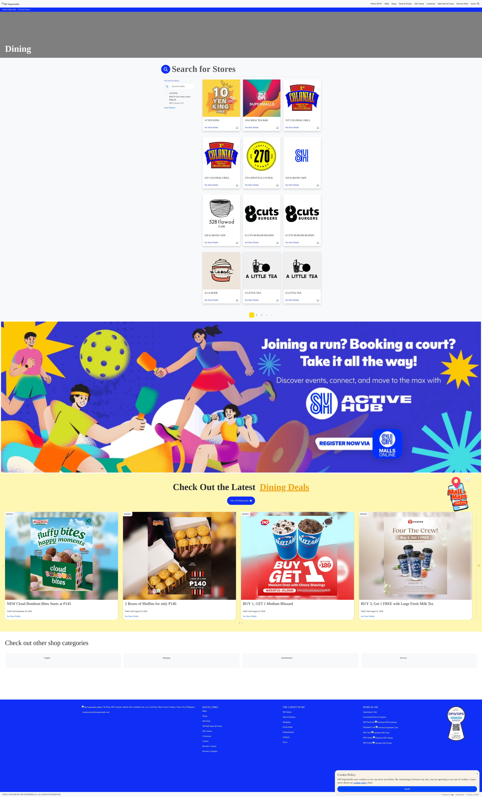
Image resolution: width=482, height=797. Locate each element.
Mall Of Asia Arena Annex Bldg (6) (180, 98)
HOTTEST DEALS (24, 10)
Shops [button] (393, 4)
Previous (3, 565)
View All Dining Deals (239, 501)
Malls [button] (387, 4)
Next (479, 565)
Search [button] (474, 4)
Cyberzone (206, 736)
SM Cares (367, 732)
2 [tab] (242, 623)
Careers (205, 741)
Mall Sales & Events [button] (446, 4)
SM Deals (206, 721)
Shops (204, 716)
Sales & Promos (289, 717)
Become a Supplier (209, 751)
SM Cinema (207, 731)
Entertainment (288, 732)
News (285, 742)
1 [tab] (239, 623)
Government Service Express (374, 717)
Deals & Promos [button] (405, 4)
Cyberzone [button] (431, 4)
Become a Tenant (209, 746)
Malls (204, 711)
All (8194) (173, 93)
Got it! (407, 789)
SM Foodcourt (369, 722)
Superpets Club (369, 727)
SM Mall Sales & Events (212, 726)
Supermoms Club (370, 712)
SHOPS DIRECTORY (9, 10)
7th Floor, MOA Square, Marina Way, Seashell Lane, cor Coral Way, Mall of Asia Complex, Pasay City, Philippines (149, 707)
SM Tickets (368, 743)
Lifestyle (286, 737)
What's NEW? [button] (376, 4)
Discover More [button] (462, 4)
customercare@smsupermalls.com (95, 712)
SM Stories (287, 712)
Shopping (286, 722)
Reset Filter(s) (169, 108)
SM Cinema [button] (419, 4)
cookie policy (360, 782)
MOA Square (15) (176, 103)
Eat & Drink (287, 727)
